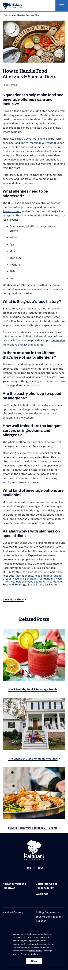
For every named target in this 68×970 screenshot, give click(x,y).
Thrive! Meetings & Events (37, 142)
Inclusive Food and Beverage (33, 581)
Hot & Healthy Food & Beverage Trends (32, 689)
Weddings (42, 893)
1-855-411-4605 (34, 867)
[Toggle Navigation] (61, 5)
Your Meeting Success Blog (25, 15)
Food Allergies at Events (18, 575)
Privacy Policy (35, 950)
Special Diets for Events (43, 584)
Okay (34, 960)
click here (34, 954)
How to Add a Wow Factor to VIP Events (33, 827)
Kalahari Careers (13, 912)
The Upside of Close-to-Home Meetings (33, 758)
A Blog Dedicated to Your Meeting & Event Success (49, 916)
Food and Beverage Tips (28, 578)
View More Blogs (13, 599)
